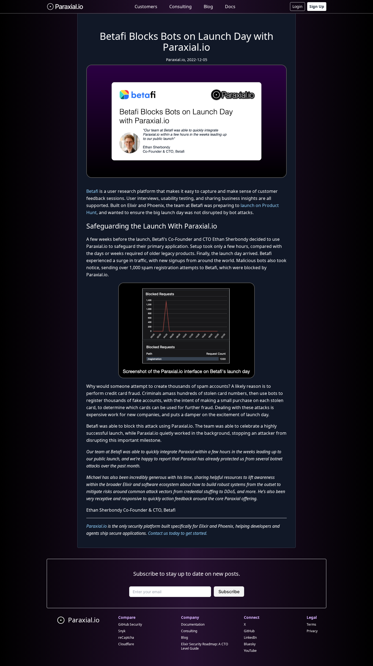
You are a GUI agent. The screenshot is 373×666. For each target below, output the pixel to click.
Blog (208, 7)
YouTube (250, 650)
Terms (311, 624)
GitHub (249, 631)
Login (297, 6)
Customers (146, 7)
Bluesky (250, 644)
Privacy (312, 631)
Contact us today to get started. (177, 533)
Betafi (92, 191)
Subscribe (228, 591)
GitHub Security (130, 624)
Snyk (121, 631)
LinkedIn (250, 637)
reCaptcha (126, 637)
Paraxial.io (96, 526)
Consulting (180, 7)
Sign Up (316, 6)
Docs (230, 7)
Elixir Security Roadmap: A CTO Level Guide (204, 646)
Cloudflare (126, 644)
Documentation (193, 624)
